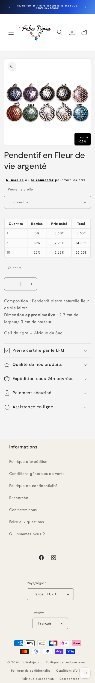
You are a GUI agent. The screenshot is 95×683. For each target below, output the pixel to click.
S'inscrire (15, 179)
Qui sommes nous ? (27, 534)
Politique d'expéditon (28, 461)
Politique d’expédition (37, 679)
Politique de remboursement (67, 662)
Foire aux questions (26, 522)
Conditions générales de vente (37, 473)
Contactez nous (23, 509)
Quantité (15, 268)
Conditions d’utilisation (72, 670)
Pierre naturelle (20, 189)
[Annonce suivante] (86, 7)
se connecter (42, 179)
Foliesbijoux (30, 662)
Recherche (18, 497)
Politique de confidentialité (33, 485)
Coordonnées (69, 679)
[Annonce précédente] (9, 7)
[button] (11, 32)
